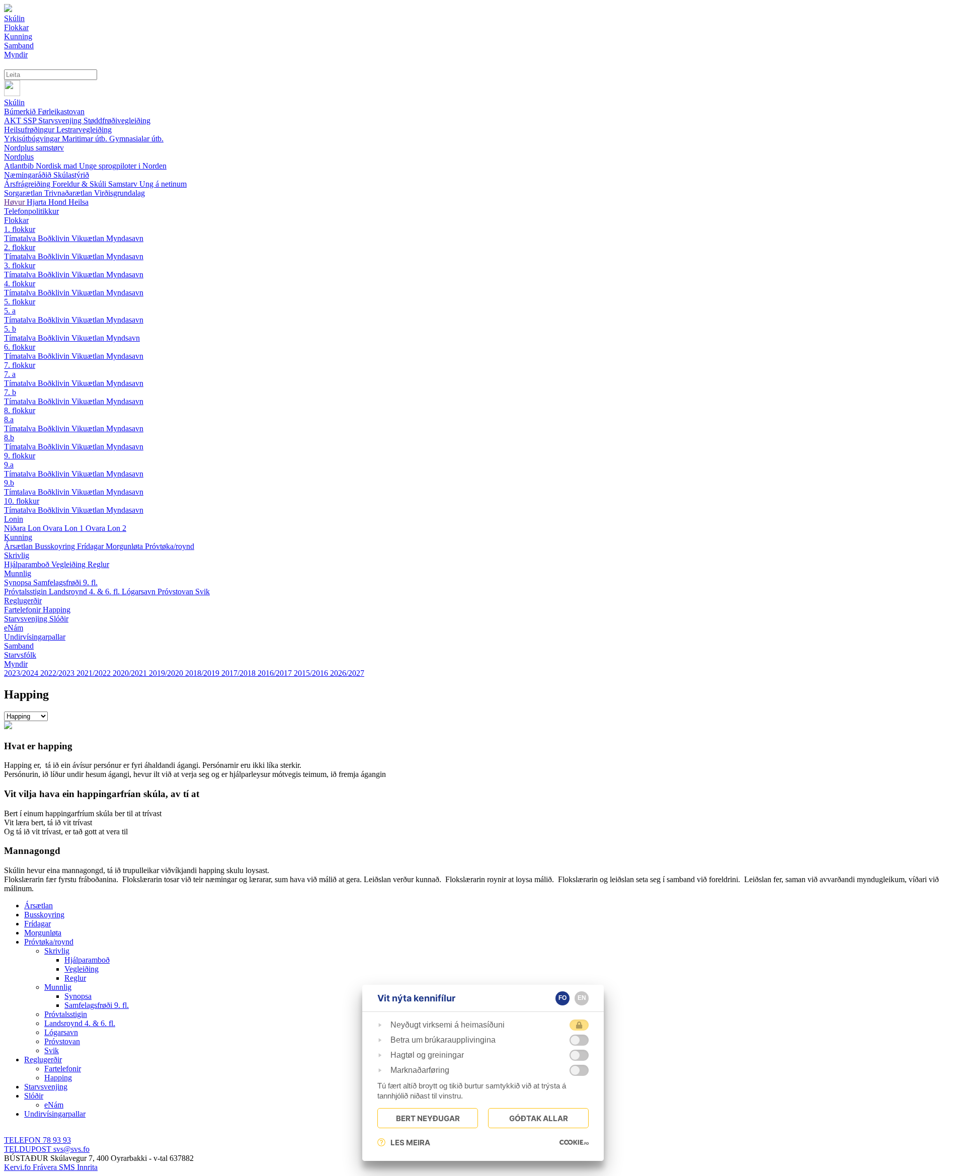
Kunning (18, 537)
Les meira (410, 1142)
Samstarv (123, 184)
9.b (9, 483)
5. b (10, 329)
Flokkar (16, 220)
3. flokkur (19, 265)
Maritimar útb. (85, 138)
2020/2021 (131, 673)
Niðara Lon (23, 528)
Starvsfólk (20, 655)
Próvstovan (176, 591)
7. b (10, 392)
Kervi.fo (18, 1167)
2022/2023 (58, 673)
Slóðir (58, 618)
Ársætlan (19, 546)
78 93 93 (37, 1140)
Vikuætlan (88, 238)
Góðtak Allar (538, 1118)
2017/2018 (239, 673)
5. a (10, 310)
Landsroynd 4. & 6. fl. (85, 591)
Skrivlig (16, 555)
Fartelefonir (23, 609)
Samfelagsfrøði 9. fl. (65, 582)
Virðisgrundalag (119, 193)
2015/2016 (312, 673)
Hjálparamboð (27, 564)
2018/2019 (203, 673)
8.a (9, 419)
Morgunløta (125, 546)
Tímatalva (21, 238)
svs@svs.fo (47, 1149)
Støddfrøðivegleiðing (117, 120)
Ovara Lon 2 (106, 528)
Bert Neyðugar (428, 1118)
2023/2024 (22, 673)
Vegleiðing (69, 564)
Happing (56, 609)
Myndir (16, 664)
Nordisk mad (57, 166)
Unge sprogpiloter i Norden (123, 166)
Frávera (46, 1167)
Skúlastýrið (71, 175)
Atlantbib (20, 166)
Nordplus (19, 156)
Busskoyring (56, 546)
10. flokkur (21, 501)
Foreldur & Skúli (80, 184)
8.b (9, 437)
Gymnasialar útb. (136, 138)
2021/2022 (94, 673)
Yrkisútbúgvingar (33, 138)
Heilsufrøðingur (30, 129)
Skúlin (14, 102)
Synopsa (18, 582)
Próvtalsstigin (26, 591)
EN (582, 997)
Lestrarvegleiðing (84, 129)
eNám (13, 627)
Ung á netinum (163, 184)
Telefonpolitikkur (31, 211)
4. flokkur (19, 283)
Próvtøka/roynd (169, 546)
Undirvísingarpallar (34, 637)
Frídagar (91, 546)
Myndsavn (123, 338)
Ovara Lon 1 (64, 528)
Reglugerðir (23, 600)
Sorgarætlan (24, 193)
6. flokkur (19, 347)
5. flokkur (19, 301)
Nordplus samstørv (34, 147)
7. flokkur (19, 365)
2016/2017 (276, 673)
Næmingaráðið (28, 175)
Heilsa (78, 202)
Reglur (98, 564)
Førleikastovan (61, 111)
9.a (9, 464)
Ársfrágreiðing (28, 184)
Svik (202, 591)
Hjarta (37, 202)
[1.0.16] (574, 1142)
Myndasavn (124, 238)
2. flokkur (19, 247)
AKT (13, 120)
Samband (19, 646)
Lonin (13, 519)
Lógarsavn (139, 591)
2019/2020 (167, 673)
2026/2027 (347, 673)
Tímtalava (21, 492)
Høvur (15, 202)
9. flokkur (19, 455)
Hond (58, 202)
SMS (68, 1167)
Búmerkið (21, 111)
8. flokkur (19, 410)
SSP (30, 120)
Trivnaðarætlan (69, 193)
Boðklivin (54, 238)
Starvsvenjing (61, 120)
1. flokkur (19, 229)
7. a (10, 374)
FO (562, 997)
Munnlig (17, 573)
